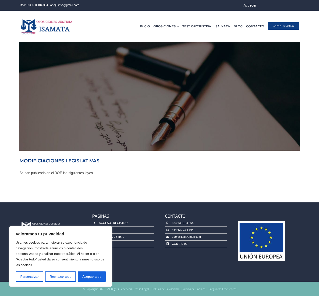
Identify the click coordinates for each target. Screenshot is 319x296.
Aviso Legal (142, 289)
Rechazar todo (60, 276)
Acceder (250, 5)
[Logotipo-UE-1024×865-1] (261, 223)
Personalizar (29, 276)
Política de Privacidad (165, 289)
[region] (60, 256)
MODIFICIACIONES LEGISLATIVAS (59, 161)
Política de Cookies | (195, 289)
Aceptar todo (91, 276)
